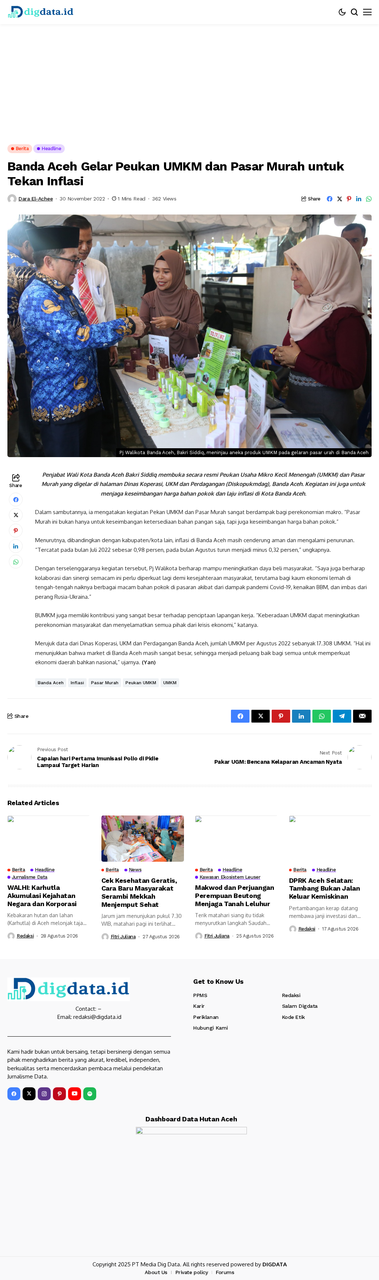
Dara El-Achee (36, 199)
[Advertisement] (189, 79)
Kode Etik (293, 1017)
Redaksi (25, 936)
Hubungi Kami (210, 1028)
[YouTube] (74, 1093)
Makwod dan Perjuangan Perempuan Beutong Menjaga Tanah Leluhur (234, 895)
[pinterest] (59, 1093)
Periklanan (206, 1017)
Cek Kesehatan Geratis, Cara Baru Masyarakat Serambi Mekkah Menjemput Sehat (139, 892)
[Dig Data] (40, 12)
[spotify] (89, 1093)
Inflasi (77, 682)
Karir (199, 1006)
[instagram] (44, 1093)
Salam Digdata (300, 1006)
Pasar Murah (104, 682)
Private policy (191, 1272)
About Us (156, 1272)
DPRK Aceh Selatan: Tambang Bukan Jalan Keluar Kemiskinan (324, 888)
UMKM (170, 682)
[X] (29, 1093)
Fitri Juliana (123, 936)
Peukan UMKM (140, 682)
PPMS (200, 995)
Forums (225, 1272)
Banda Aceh (51, 682)
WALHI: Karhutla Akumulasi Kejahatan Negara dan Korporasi (42, 895)
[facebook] (13, 1093)
